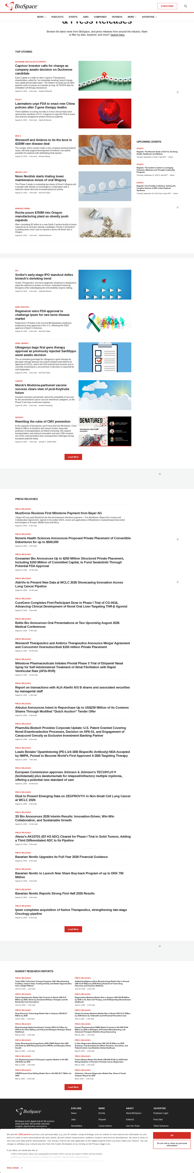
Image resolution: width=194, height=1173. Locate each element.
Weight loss (21, 172)
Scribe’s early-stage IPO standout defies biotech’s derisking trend (44, 276)
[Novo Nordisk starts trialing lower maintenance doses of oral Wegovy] (105, 186)
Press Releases (23, 509)
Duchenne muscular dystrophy (30, 62)
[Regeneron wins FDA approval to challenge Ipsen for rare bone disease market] (105, 321)
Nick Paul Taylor (44, 193)
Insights (19, 417)
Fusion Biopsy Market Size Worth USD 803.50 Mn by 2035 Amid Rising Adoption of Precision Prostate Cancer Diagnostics (101, 1060)
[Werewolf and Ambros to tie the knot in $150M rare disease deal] (105, 150)
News (40, 17)
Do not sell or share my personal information (172, 1144)
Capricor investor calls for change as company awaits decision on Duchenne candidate (43, 69)
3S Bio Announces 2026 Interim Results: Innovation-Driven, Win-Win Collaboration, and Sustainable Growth (64, 818)
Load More (73, 457)
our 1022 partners (23, 1134)
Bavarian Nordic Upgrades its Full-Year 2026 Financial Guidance (61, 857)
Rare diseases (22, 307)
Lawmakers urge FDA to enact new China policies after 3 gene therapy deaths (45, 105)
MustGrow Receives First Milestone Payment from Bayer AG (58, 513)
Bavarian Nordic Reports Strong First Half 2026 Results (54, 893)
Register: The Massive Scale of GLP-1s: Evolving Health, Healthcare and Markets (157, 153)
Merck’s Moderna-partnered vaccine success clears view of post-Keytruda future (42, 389)
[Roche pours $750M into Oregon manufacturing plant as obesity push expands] (105, 222)
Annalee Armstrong (46, 405)
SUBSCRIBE (167, 6)
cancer (18, 381)
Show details (13, 1168)
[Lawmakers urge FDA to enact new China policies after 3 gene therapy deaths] (105, 113)
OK (172, 1135)
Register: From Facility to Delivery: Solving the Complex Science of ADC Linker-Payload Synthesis (156, 188)
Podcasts (57, 17)
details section (97, 1161)
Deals (18, 136)
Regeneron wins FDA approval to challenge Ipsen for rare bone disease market (42, 315)
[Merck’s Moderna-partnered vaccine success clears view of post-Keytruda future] (105, 395)
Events (73, 17)
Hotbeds (117, 17)
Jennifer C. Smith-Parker (47, 442)
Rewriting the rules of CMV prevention (42, 421)
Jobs (86, 17)
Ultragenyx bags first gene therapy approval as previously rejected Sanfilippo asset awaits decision (45, 351)
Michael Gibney (44, 156)
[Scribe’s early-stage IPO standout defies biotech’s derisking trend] (105, 285)
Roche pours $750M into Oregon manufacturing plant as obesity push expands (41, 216)
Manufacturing (22, 209)
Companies (100, 17)
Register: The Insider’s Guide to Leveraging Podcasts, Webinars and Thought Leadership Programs (156, 170)
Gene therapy (22, 343)
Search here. (118, 34)
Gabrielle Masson (45, 120)
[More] (45, 17)
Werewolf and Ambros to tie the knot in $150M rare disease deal (43, 142)
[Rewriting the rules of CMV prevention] (105, 431)
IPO (16, 271)
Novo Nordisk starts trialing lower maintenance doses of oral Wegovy (40, 178)
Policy (18, 100)
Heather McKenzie (45, 91)
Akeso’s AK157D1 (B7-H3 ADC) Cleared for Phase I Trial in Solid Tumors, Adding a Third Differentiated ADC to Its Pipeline (73, 838)
